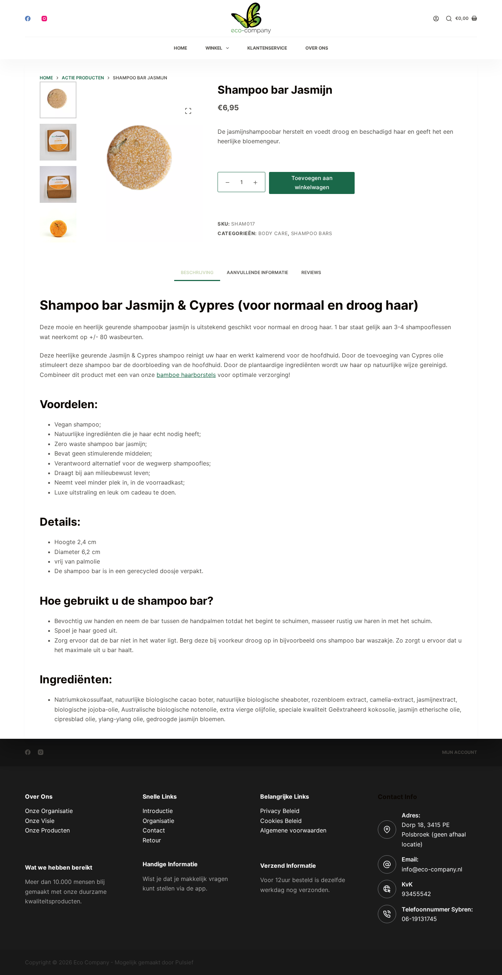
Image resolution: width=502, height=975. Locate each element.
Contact (154, 830)
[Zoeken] (449, 18)
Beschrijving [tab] (197, 272)
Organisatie (158, 820)
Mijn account (459, 752)
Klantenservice (267, 48)
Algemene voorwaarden (293, 830)
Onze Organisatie (49, 810)
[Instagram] (44, 18)
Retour (152, 840)
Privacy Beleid (280, 810)
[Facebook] (28, 18)
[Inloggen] (436, 18)
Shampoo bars (311, 233)
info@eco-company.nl (432, 869)
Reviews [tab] (311, 272)
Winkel (213, 48)
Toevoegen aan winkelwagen (312, 183)
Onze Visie (39, 820)
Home (180, 48)
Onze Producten (47, 830)
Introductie (158, 810)
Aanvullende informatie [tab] (257, 272)
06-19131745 (419, 918)
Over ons (316, 48)
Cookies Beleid (281, 820)
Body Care (273, 233)
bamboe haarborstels (186, 374)
